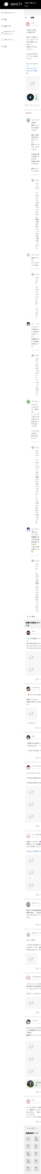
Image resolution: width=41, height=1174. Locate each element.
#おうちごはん (31, 68)
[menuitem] (12, 13)
